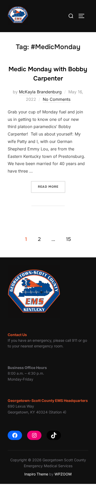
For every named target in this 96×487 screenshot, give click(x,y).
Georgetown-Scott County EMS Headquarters (48, 400)
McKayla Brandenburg (40, 91)
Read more (51, 186)
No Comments (56, 99)
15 (68, 239)
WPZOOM (63, 474)
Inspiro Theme (36, 474)
